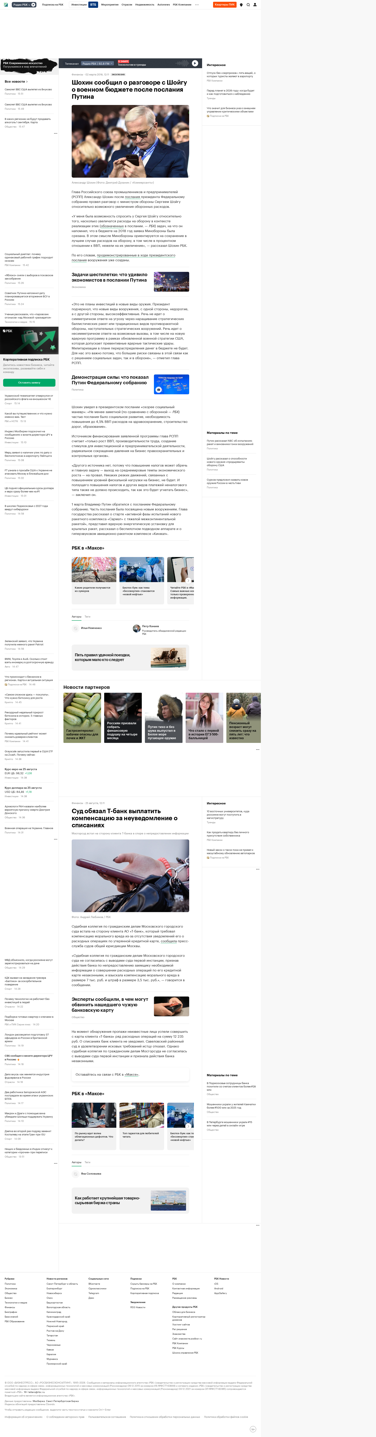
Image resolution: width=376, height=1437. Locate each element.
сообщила (169, 940)
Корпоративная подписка (144, 1293)
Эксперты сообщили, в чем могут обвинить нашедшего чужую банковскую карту (110, 1005)
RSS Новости (137, 1307)
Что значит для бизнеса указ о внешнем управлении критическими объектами (231, 109)
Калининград (54, 1311)
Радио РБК (21, 5)
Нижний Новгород (57, 1321)
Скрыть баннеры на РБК (143, 1283)
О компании (179, 1283)
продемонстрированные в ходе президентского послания (123, 257)
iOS (216, 1283)
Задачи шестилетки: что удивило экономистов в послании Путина (109, 277)
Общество (10, 126)
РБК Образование (14, 1321)
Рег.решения (179, 1329)
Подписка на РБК (139, 1288)
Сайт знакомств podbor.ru (187, 1338)
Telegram (94, 1293)
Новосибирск (54, 1293)
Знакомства (178, 1333)
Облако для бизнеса (183, 1311)
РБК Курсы (178, 1347)
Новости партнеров (86, 687)
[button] (241, 5)
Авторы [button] (76, 616)
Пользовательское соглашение (107, 1416)
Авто (7, 666)
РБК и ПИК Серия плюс (18, 1024)
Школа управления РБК (185, 1352)
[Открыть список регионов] (241, 5)
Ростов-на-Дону (55, 1330)
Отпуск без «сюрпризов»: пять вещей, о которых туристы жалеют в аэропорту (231, 74)
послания (133, 196)
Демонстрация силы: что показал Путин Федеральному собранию (110, 380)
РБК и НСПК (11, 421)
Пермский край (55, 1326)
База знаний (11, 1316)
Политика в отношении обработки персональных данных (165, 1416)
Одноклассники (97, 1288)
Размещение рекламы (184, 1297)
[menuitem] (53, 4)
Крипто (9, 702)
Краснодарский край (58, 1316)
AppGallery (220, 1293)
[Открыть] (29, 4)
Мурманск (52, 1358)
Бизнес (9, 1297)
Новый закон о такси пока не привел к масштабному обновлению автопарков (231, 851)
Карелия (51, 1354)
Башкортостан (55, 1302)
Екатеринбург (54, 1288)
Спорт (8, 403)
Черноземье (54, 1344)
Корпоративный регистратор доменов (188, 1318)
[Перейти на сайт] (29, 66)
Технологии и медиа (16, 321)
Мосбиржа (39, 1401)
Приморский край (57, 1363)
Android (218, 1288)
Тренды (211, 98)
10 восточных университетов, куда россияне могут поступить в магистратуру (228, 814)
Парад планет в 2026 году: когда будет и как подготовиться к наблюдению (230, 92)
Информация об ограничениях (23, 1416)
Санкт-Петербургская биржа (62, 1401)
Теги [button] (87, 616)
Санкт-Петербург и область (62, 1283)
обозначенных (112, 225)
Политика (10, 93)
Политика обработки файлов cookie (226, 1416)
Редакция (177, 1293)
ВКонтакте (94, 1283)
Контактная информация (186, 1288)
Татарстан (52, 1335)
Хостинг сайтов (181, 1324)
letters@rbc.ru (36, 1392)
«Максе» (131, 1073)
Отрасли (10, 1006)
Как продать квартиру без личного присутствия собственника (228, 833)
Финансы (77, 74)
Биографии (11, 1311)
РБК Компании (12, 265)
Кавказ (50, 1349)
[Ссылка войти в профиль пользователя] (255, 4)
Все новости (15, 81)
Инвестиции (11, 442)
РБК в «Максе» (88, 548)
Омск (50, 1297)
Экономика (79, 286)
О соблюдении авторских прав (65, 1416)
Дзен (91, 1297)
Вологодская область (58, 1307)
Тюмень (51, 1340)
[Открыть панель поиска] (248, 4)
